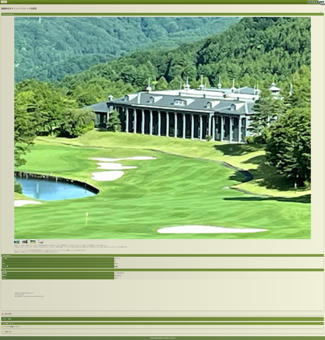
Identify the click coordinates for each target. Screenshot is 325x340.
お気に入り (8, 331)
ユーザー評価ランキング (12, 326)
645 (116, 266)
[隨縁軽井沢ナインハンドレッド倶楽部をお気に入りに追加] (321, 11)
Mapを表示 (8, 314)
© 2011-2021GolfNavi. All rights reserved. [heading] (163, 338)
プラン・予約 (7, 319)
